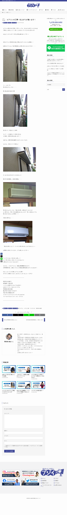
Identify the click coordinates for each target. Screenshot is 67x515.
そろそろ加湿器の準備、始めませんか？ (55, 63)
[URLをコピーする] (39, 315)
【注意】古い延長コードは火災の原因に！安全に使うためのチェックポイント (55, 60)
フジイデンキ (32, 308)
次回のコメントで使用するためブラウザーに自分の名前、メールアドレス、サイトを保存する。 (24, 446)
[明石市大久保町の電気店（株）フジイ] (33, 5)
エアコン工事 (14, 22)
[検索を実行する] (63, 89)
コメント (6, 413)
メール (6, 435)
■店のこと (5, 22)
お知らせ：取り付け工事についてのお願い (55, 66)
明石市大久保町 (39, 308)
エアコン (9, 22)
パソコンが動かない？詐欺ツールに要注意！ (55, 69)
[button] (7, 315)
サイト (5, 440)
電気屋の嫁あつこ (9, 341)
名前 (5, 430)
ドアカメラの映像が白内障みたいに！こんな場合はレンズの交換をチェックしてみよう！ (55, 74)
